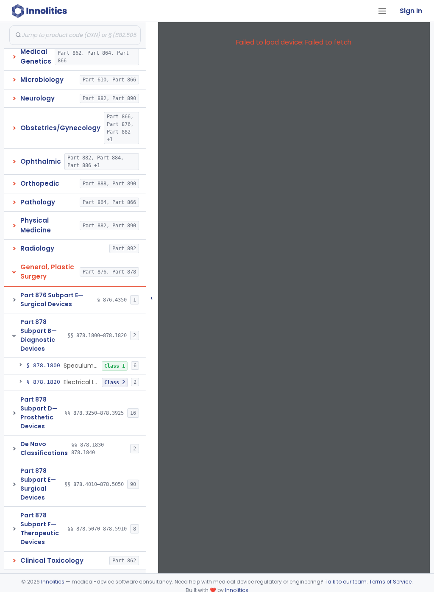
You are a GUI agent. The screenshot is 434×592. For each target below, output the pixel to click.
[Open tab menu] (382, 11)
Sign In (411, 11)
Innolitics (52, 581)
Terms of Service (390, 581)
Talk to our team (346, 581)
